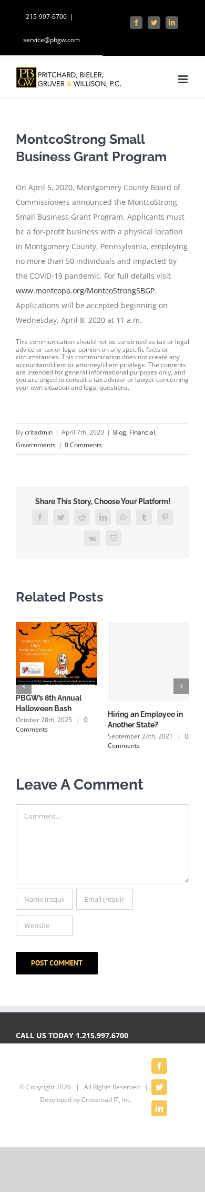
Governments (36, 444)
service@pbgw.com (51, 39)
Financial (142, 432)
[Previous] (24, 686)
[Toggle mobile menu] (183, 79)
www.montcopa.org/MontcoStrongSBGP (85, 290)
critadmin (39, 432)
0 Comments (83, 444)
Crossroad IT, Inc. (106, 1099)
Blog (119, 432)
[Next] (181, 686)
